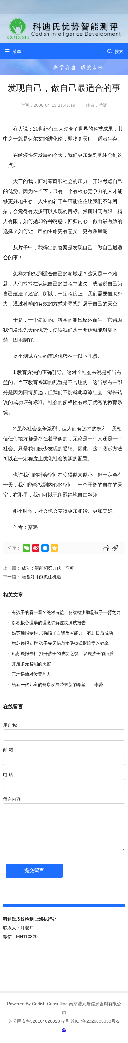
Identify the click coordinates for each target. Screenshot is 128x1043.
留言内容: (12, 799)
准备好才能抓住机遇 (41, 576)
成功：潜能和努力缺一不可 (48, 568)
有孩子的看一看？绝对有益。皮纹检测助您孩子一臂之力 (66, 612)
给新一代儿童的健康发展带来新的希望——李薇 (57, 684)
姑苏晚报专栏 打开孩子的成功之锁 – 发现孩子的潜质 (63, 653)
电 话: (8, 774)
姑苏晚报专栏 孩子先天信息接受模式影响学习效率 (60, 643)
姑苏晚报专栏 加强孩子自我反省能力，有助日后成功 (62, 632)
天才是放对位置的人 (31, 674)
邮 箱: (8, 749)
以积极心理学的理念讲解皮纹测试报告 (49, 622)
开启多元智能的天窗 (31, 663)
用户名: (10, 725)
